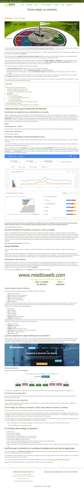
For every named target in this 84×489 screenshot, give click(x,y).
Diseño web (29, 4)
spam (64, 413)
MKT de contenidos (46, 4)
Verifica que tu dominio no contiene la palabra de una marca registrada (22, 104)
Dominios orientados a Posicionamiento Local (17, 90)
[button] (82, 1)
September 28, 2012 (26, 425)
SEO (36, 4)
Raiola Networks (29, 341)
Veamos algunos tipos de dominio (16, 96)
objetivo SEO (13, 115)
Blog (63, 4)
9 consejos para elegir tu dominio (14, 103)
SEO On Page (39, 239)
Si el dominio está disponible (15, 99)
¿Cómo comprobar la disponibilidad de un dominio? (19, 97)
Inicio (22, 4)
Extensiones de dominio (13, 94)
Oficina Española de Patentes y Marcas (60, 459)
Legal (48, 486)
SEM (24, 71)
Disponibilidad (9, 93)
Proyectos (56, 4)
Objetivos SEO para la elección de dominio (15, 87)
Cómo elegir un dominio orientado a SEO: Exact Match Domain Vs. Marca (23, 101)
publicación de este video (25, 418)
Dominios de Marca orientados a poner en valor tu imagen (20, 91)
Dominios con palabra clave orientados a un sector (18, 89)
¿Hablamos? (69, 4)
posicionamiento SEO (48, 70)
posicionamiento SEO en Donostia (36, 148)
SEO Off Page (47, 239)
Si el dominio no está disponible (16, 100)
